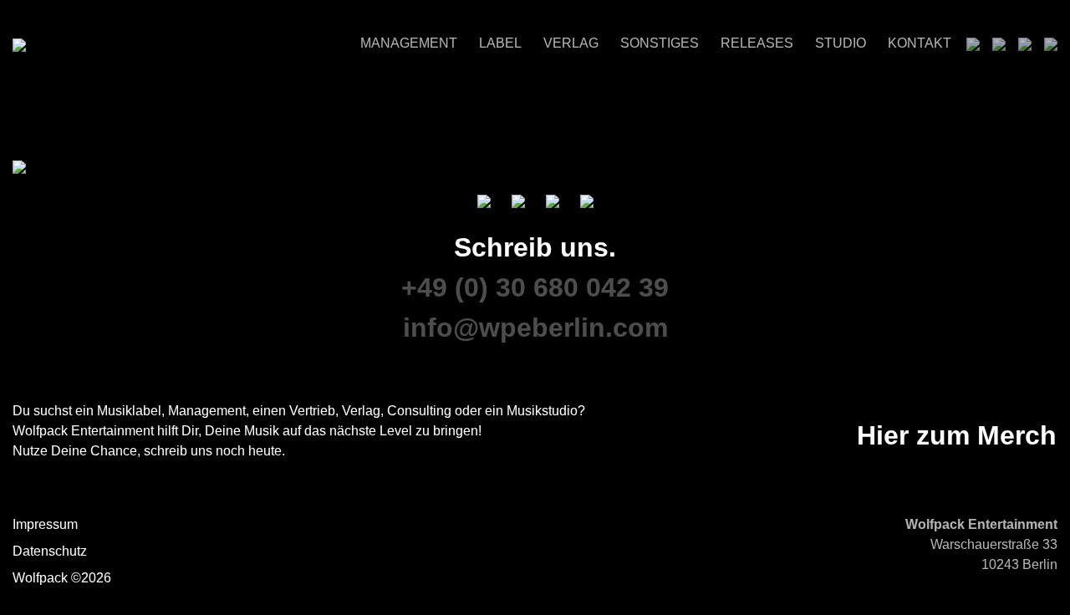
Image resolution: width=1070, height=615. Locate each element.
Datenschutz (50, 551)
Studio (840, 43)
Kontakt (919, 43)
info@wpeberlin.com (535, 328)
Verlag (571, 43)
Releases (757, 43)
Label (500, 43)
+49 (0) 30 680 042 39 (535, 287)
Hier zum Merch (957, 435)
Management (408, 43)
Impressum (45, 524)
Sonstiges (659, 43)
